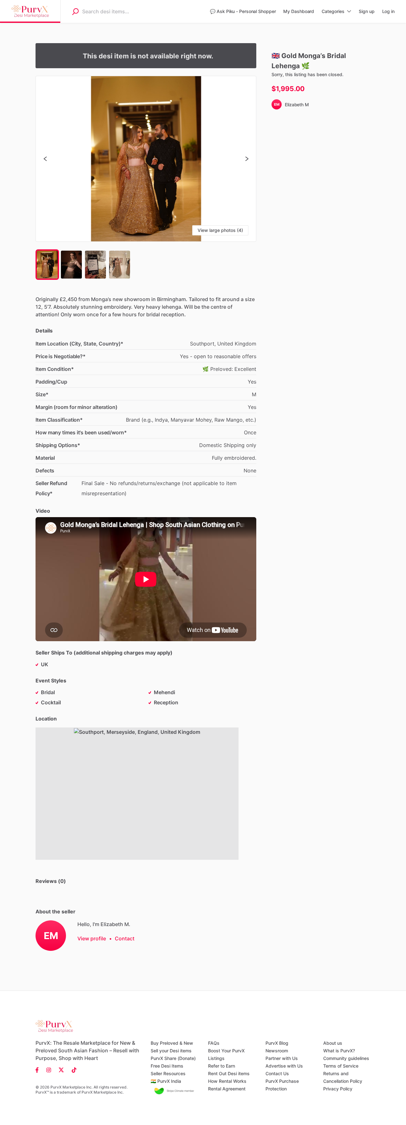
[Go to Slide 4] (119, 264)
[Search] (75, 11)
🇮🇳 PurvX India (166, 1081)
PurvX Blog (276, 1043)
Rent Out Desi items (229, 1073)
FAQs (213, 1043)
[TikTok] (72, 1069)
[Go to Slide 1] (47, 264)
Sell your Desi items (171, 1050)
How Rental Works (227, 1081)
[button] (146, 158)
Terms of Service (340, 1066)
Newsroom (276, 1050)
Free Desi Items (167, 1066)
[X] (61, 1069)
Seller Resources (168, 1073)
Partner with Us (281, 1058)
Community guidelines (346, 1058)
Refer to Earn (221, 1066)
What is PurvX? (339, 1050)
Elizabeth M (297, 104)
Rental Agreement (227, 1088)
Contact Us (277, 1073)
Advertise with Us (284, 1066)
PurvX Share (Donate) (173, 1058)
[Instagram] (49, 1069)
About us (332, 1043)
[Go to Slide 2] (71, 264)
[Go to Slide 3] (95, 264)
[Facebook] (39, 1069)
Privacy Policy (337, 1088)
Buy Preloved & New (172, 1043)
